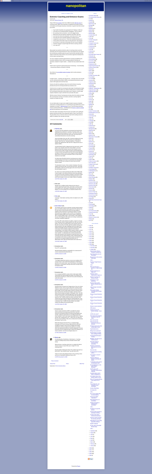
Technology (91, 205)
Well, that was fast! (94, 319)
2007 (90, 449)
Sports (90, 198)
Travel (90, 213)
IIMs (90, 106)
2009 (90, 244)
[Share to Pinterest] (72, 119)
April (91, 440)
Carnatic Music (92, 34)
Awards (90, 22)
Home (67, 363)
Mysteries (91, 141)
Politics (90, 159)
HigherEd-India (92, 91)
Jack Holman (92, 115)
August (92, 432)
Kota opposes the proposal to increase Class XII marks (96, 317)
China (90, 38)
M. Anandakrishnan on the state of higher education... (95, 366)
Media (90, 133)
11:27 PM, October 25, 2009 (61, 201)
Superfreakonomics (94, 328)
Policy (90, 157)
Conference (91, 44)
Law (90, 122)
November (92, 247)
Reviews (91, 188)
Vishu (56, 196)
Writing (90, 218)
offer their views (77, 22)
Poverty (90, 165)
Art (89, 18)
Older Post (82, 363)
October (92, 249)
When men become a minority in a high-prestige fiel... (96, 268)
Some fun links (93, 349)
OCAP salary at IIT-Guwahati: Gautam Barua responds (96, 370)
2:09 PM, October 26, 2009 (60, 253)
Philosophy (91, 154)
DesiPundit (91, 57)
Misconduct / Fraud (93, 136)
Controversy (91, 46)
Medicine (91, 135)
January (92, 445)
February (92, 443)
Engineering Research (94, 65)
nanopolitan (76, 6)
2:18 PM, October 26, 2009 (60, 267)
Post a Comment (54, 360)
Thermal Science (92, 212)
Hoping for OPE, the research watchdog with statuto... (95, 359)
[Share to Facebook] (71, 119)
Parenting (91, 146)
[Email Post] (66, 119)
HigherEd (91, 86)
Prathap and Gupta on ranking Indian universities (95, 404)
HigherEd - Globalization (94, 88)
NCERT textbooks (94, 423)
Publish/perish (92, 170)
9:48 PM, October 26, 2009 (60, 279)
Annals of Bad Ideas (94, 388)
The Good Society (93, 210)
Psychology (91, 169)
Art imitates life (93, 390)
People (90, 148)
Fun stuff (91, 78)
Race (90, 174)
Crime (90, 49)
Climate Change (92, 39)
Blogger (78, 466)
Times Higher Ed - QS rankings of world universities (94, 385)
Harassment (91, 83)
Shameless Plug (92, 193)
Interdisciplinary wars (93, 112)
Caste (90, 36)
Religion (91, 178)
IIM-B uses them (64, 106)
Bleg (90, 26)
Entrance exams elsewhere (96, 306)
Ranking (91, 175)
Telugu (90, 207)
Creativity (91, 47)
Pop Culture (91, 162)
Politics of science (93, 161)
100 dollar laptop (92, 15)
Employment (91, 64)
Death (90, 52)
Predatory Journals (93, 167)
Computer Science (93, 43)
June (91, 436)
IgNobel (90, 104)
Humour (90, 99)
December (92, 245)
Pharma (90, 151)
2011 (90, 240)
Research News (92, 185)
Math (90, 132)
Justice (90, 119)
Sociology (91, 196)
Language (91, 120)
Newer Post (52, 363)
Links (91, 264)
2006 (90, 451)
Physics (90, 156)
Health (90, 85)
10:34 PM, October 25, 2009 (61, 178)
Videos (90, 215)
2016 (90, 231)
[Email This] (68, 119)
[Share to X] (70, 119)
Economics (91, 60)
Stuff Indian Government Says (95, 199)
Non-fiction (91, 144)
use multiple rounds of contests (63, 72)
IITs (62, 20)
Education (91, 62)
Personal (91, 149)
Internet (90, 114)
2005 (90, 453)
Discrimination (92, 59)
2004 (90, 455)
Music (90, 140)
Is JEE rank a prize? (94, 314)
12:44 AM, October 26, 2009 (61, 241)
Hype (90, 101)
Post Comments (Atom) (60, 365)
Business (91, 33)
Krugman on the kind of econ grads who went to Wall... (95, 347)
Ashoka (90, 20)
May (91, 438)
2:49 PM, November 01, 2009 (61, 356)
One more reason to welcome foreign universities (94, 342)
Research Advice (92, 182)
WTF (90, 220)
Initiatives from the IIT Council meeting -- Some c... (96, 311)
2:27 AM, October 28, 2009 (60, 332)
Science (91, 190)
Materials (91, 130)
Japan (90, 117)
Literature (91, 127)
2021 (90, 225)
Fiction (90, 72)
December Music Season (94, 54)
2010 (90, 242)
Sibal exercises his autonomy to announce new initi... (95, 323)
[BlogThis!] (69, 119)
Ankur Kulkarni (58, 205)
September (92, 430)
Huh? (90, 98)
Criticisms (91, 51)
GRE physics (93, 308)
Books (90, 30)
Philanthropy (91, 153)
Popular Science (92, 164)
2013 (90, 236)
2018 (90, 227)
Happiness (91, 81)
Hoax (90, 94)
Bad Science (91, 23)
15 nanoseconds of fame (94, 17)
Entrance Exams (58, 20)
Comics (90, 41)
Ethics (90, 70)
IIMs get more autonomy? (95, 330)
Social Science (92, 195)
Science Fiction (92, 191)
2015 (90, 233)
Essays (90, 68)
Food (90, 73)
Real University (92, 177)
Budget (90, 31)
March (91, 441)
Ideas (90, 102)
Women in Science (93, 217)
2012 (90, 238)
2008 (90, 448)
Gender (90, 80)
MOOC (90, 138)
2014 (90, 234)
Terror (90, 209)
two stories (59, 22)
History (90, 93)
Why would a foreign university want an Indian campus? (96, 291)
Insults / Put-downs (93, 110)
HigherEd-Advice (92, 89)
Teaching (91, 204)
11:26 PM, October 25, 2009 (61, 191)
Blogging (91, 28)
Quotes (90, 172)
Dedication (91, 56)
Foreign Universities (93, 75)
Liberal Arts (91, 125)
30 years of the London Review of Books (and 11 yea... (96, 284)
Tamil (90, 202)
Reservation (91, 186)
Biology (90, 25)
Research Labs (92, 183)
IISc (90, 107)
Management (92, 128)
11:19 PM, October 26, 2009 (61, 304)
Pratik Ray (57, 128)
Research (91, 180)
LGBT (90, 123)
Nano (90, 143)
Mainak (56, 337)
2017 (90, 229)
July (91, 434)
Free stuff (91, 77)
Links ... (91, 260)
